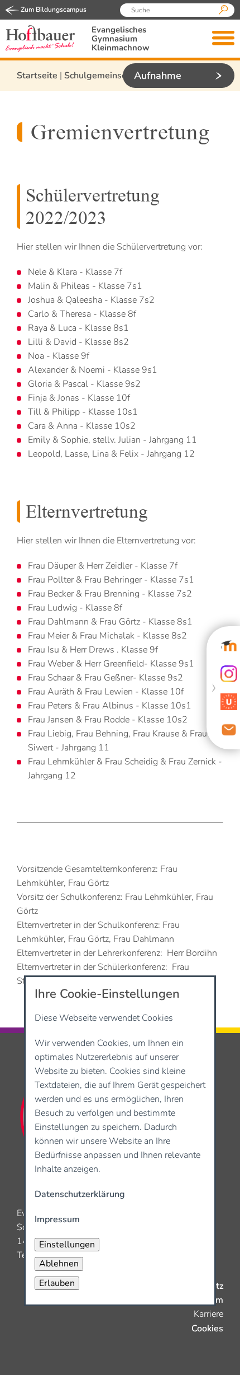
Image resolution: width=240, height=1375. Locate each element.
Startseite (37, 75)
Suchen (223, 10)
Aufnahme (157, 75)
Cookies (207, 1328)
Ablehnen (59, 1263)
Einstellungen (67, 1244)
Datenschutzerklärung (80, 1194)
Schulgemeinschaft (103, 75)
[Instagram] (228, 673)
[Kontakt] (228, 729)
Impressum (57, 1219)
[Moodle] (228, 645)
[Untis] (228, 701)
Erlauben (57, 1283)
